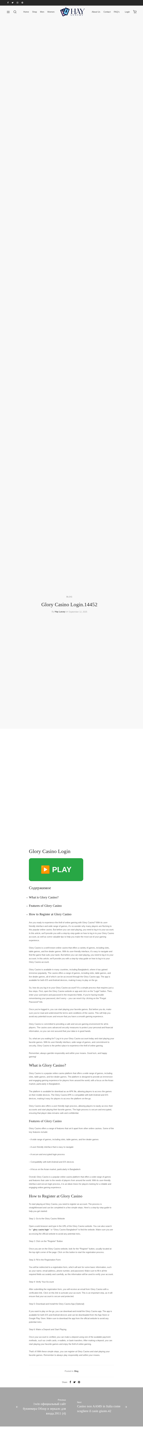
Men (42, 12)
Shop (34, 12)
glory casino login (41, 1229)
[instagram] (17, 3)
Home (26, 12)
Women (50, 12)
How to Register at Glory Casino (50, 914)
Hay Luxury (60, 611)
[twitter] (13, 3)
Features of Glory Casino (45, 905)
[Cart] (134, 12)
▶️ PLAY (56, 869)
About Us (96, 12)
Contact (107, 12)
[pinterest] (22, 3)
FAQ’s (117, 12)
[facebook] (8, 3)
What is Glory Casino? (44, 897)
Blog (69, 597)
